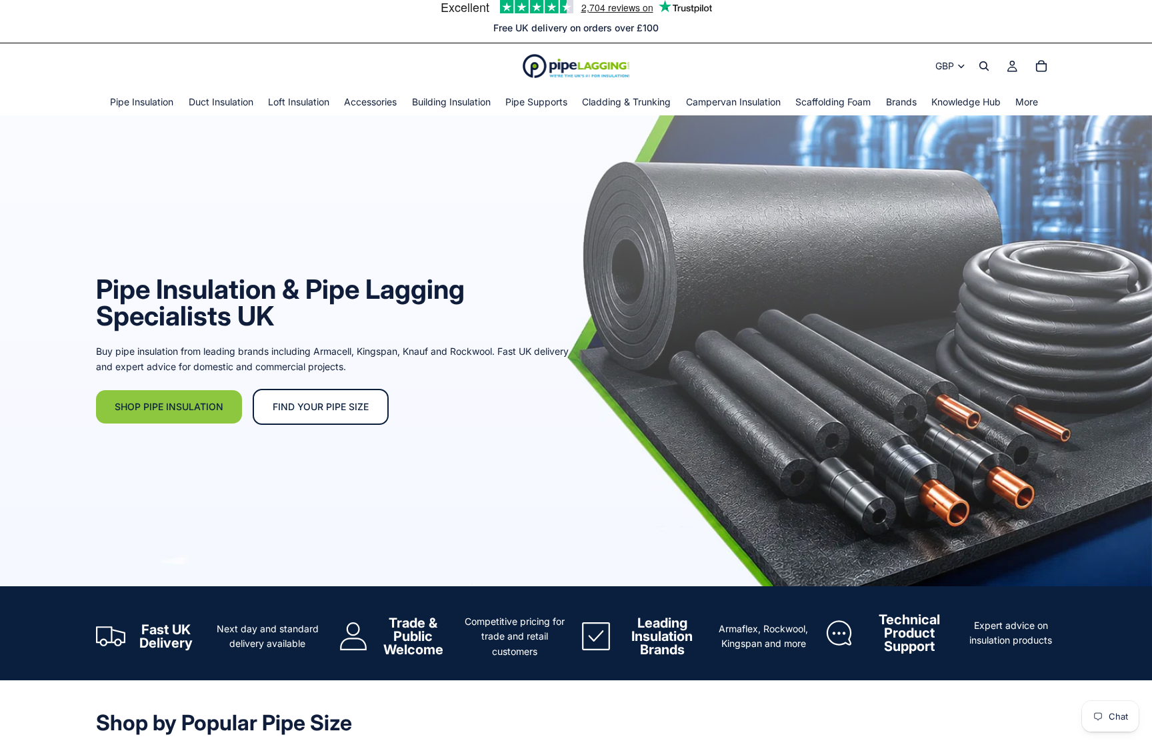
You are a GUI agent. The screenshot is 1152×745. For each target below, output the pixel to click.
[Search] (984, 66)
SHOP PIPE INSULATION (169, 406)
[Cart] (1041, 66)
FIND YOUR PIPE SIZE (321, 406)
